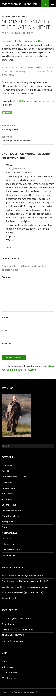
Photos (5, 527)
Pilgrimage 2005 (9, 532)
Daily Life (6, 471)
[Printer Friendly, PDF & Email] (7, 112)
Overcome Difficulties (12, 510)
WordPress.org (9, 678)
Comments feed (9, 672)
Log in (4, 661)
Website (6, 343)
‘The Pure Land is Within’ (13, 635)
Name (5, 317)
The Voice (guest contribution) (30, 575)
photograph (7, 521)
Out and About (9, 504)
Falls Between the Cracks (14, 476)
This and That (8, 544)
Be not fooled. (15, 598)
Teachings (21, 16)
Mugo (17, 33)
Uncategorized (9, 555)
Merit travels (8, 499)
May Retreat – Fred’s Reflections (17, 629)
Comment (8, 277)
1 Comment (27, 33)
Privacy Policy (7, 692)
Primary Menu (52, 3)
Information (8, 16)
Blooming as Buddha (11, 127)
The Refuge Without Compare (16, 139)
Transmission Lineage (12, 549)
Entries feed (7, 666)
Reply (11, 247)
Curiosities (7, 465)
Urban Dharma (21, 100)
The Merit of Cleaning (12, 640)
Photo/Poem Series (11, 516)
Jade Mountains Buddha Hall (19, 3)
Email (5, 330)
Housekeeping (8, 488)
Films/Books (8, 482)
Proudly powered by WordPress (28, 692)
